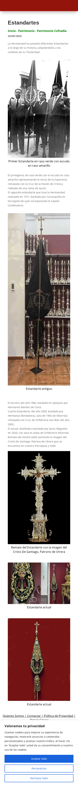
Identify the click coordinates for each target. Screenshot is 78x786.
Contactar (34, 716)
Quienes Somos (13, 716)
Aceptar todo (39, 758)
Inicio (12, 31)
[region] (39, 753)
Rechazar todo (39, 778)
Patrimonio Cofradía (52, 31)
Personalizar (39, 768)
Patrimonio (26, 31)
